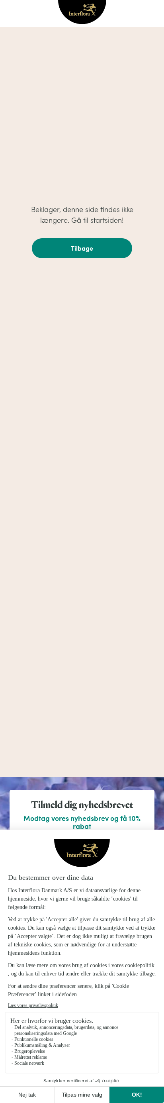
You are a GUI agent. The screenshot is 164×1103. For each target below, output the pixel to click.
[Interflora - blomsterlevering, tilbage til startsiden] (82, 13)
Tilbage (82, 248)
